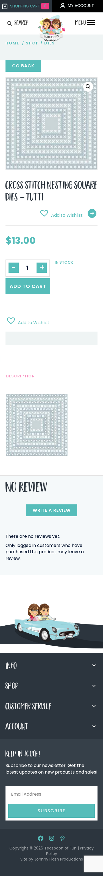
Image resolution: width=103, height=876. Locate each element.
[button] (88, 87)
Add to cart (28, 286)
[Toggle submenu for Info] (94, 665)
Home (12, 43)
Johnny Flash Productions (58, 859)
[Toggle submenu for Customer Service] (94, 706)
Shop (32, 43)
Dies (49, 43)
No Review (26, 489)
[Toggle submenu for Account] (94, 726)
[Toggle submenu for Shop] (94, 685)
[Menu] (91, 24)
